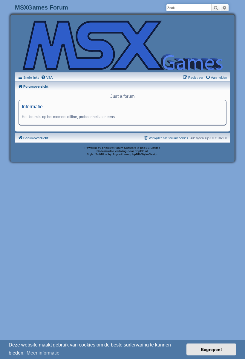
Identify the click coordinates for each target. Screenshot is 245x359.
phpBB (106, 147)
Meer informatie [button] (43, 352)
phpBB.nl (141, 151)
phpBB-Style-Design (144, 154)
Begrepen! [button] (211, 349)
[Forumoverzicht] (122, 45)
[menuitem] (47, 77)
